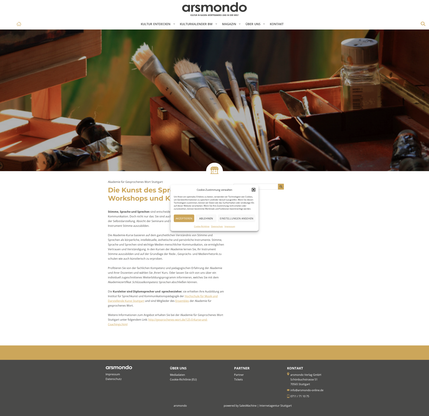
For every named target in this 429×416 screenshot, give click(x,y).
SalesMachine (248, 405)
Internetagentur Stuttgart (275, 405)
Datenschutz (217, 226)
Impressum (230, 226)
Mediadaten (177, 375)
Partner (239, 375)
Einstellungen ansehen (236, 218)
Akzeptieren (184, 218)
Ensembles (182, 301)
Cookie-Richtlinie (201, 226)
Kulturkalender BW (196, 24)
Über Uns (253, 24)
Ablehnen (206, 218)
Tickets (238, 379)
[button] (253, 189)
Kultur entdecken (155, 24)
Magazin (229, 24)
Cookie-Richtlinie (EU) (183, 379)
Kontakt (277, 24)
